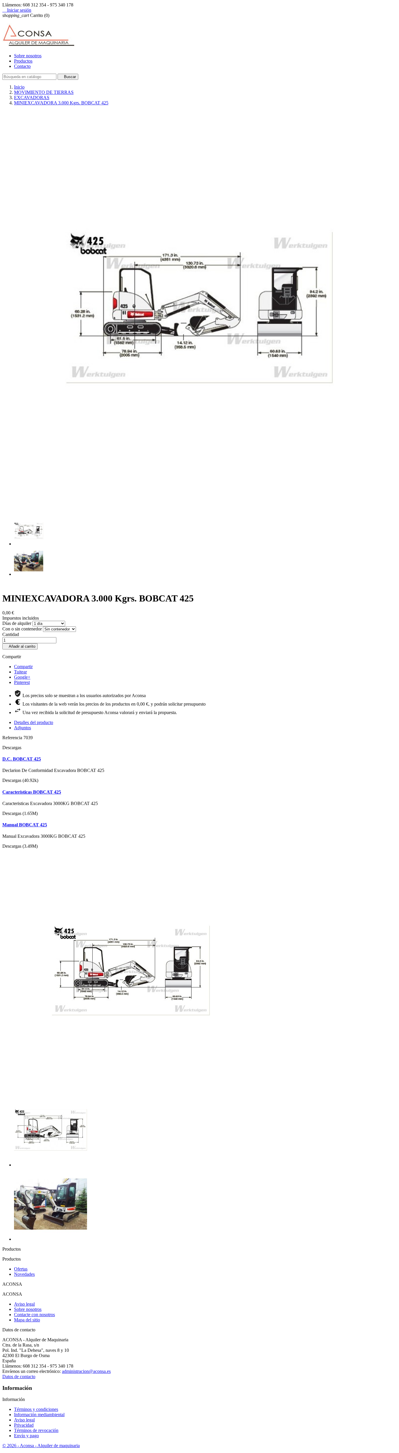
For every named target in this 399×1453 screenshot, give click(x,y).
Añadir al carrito (20, 646)
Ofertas (20, 1268)
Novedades (24, 1274)
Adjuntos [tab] (22, 727)
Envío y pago (26, 1435)
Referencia (12, 737)
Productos (23, 60)
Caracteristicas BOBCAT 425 (31, 792)
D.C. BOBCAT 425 (21, 758)
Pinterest (22, 682)
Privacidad (24, 1425)
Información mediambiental (39, 1414)
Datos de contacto (18, 1376)
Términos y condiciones (36, 1409)
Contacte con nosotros (34, 1314)
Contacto (22, 66)
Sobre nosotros (27, 55)
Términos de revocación (36, 1430)
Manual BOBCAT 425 (24, 824)
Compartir (23, 666)
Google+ (22, 677)
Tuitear (20, 671)
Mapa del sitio (27, 1319)
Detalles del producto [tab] (33, 722)
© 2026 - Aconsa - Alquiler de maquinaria (41, 1445)
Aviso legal (24, 1304)
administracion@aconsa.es (86, 1371)
